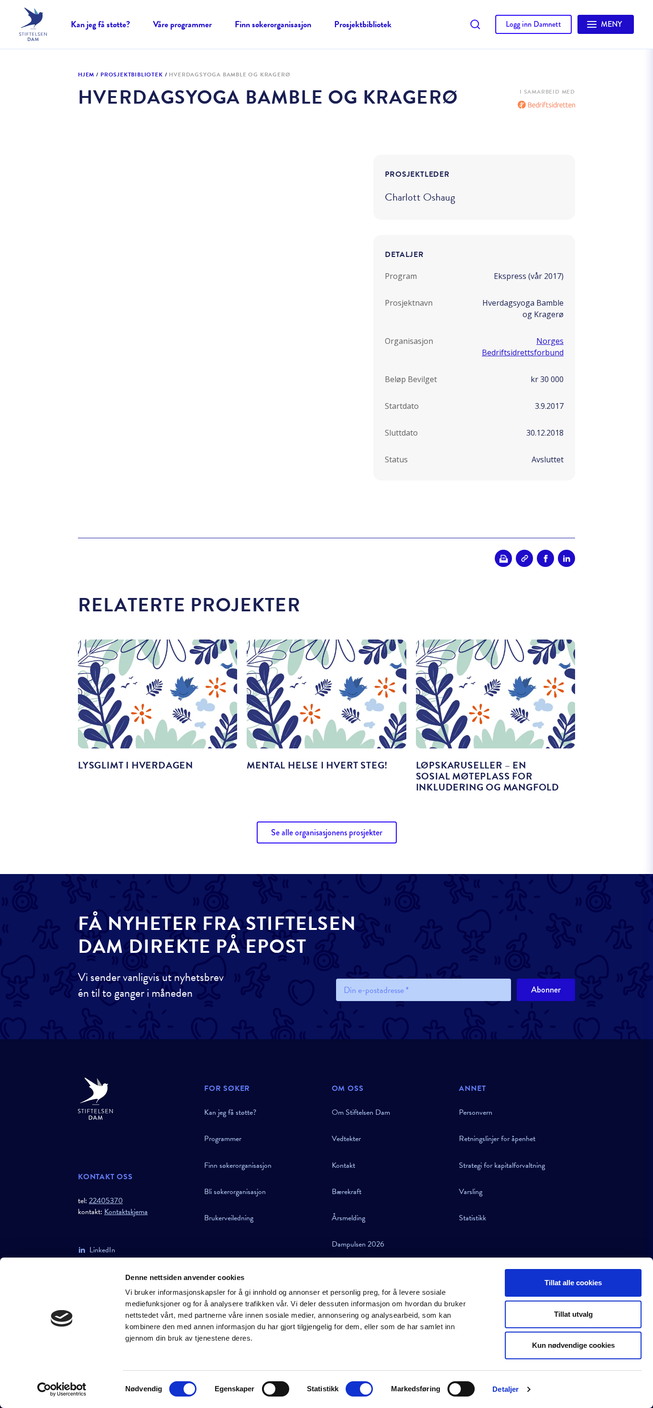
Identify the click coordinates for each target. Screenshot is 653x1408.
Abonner (546, 989)
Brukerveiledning (228, 1218)
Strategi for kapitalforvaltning (502, 1165)
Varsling (470, 1191)
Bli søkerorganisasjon (235, 1191)
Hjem (86, 75)
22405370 (106, 1200)
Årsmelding (348, 1218)
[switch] (275, 1389)
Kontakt (343, 1165)
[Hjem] (135, 1098)
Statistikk (472, 1218)
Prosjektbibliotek (363, 24)
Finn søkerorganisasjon (273, 24)
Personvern (475, 1112)
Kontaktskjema (126, 1211)
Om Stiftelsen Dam (361, 1112)
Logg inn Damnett (533, 24)
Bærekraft (346, 1191)
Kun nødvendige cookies (573, 1345)
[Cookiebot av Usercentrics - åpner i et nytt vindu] (62, 1389)
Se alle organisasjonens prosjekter (326, 832)
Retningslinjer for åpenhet (497, 1138)
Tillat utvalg (573, 1314)
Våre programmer (182, 24)
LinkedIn (102, 1250)
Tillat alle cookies (573, 1283)
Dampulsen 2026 (358, 1244)
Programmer (222, 1138)
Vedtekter (346, 1138)
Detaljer (505, 1389)
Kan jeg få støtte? (100, 24)
